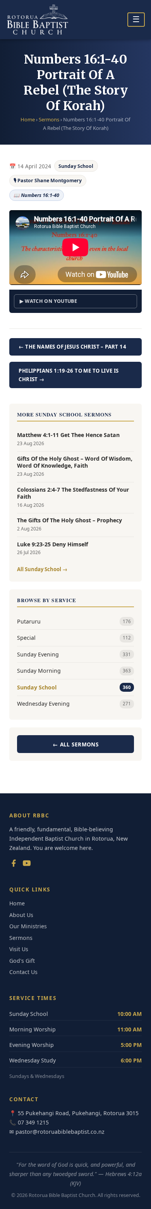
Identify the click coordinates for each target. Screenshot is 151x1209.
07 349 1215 (33, 1122)
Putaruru (74, 621)
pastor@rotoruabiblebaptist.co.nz (60, 1131)
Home (28, 119)
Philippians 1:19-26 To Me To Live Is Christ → (68, 375)
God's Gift (22, 960)
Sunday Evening (74, 654)
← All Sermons (75, 744)
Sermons (49, 119)
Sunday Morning (74, 670)
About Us (21, 915)
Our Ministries (28, 926)
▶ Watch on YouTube (48, 301)
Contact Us (23, 972)
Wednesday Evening (74, 703)
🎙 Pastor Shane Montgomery (48, 180)
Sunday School (75, 166)
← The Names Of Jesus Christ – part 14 (72, 346)
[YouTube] (26, 864)
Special (74, 637)
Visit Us (18, 949)
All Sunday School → (42, 569)
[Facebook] (13, 864)
